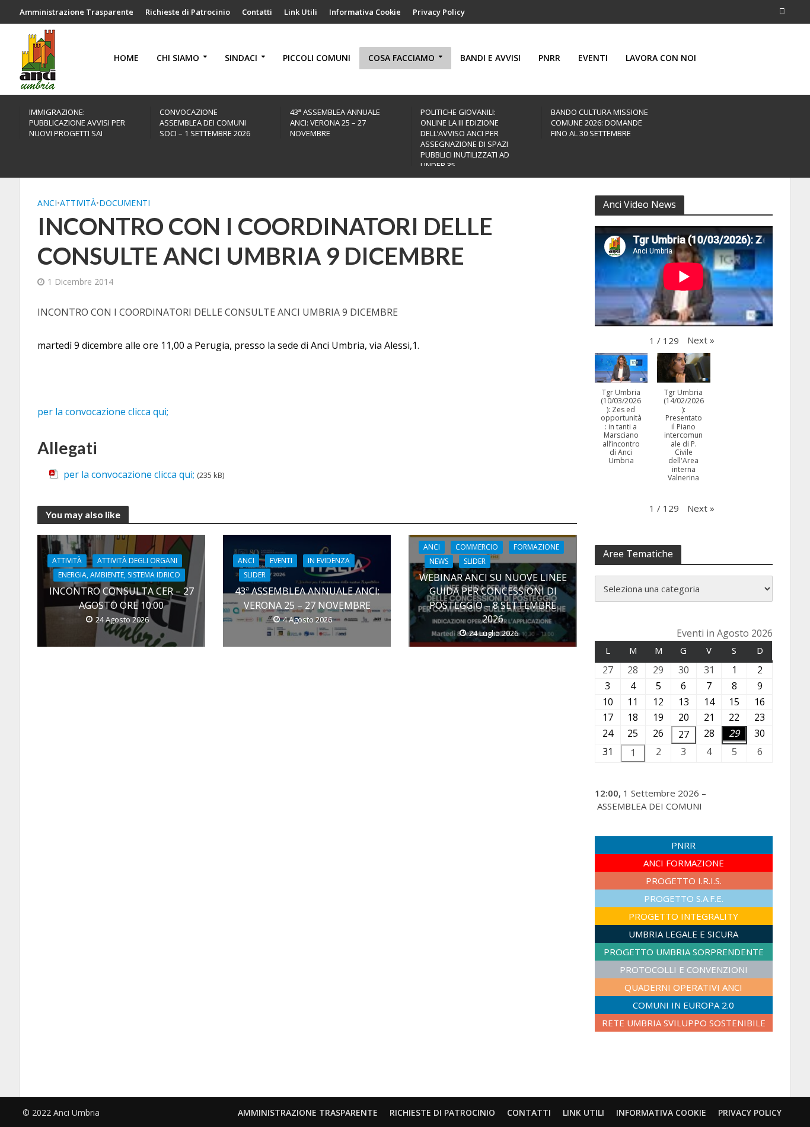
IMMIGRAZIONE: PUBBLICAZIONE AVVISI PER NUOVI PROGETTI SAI (77, 123)
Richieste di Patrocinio (187, 12)
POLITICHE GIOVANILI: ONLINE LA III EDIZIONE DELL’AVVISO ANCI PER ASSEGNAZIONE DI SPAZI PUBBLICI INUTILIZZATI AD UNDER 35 (464, 139)
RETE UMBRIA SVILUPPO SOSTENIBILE (684, 1023)
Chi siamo (178, 57)
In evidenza (329, 561)
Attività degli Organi (137, 561)
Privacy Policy (439, 12)
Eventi (593, 57)
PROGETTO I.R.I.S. (684, 881)
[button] (700, 339)
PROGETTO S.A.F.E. (683, 898)
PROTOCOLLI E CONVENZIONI (684, 969)
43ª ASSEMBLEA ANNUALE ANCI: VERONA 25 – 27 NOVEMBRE (335, 123)
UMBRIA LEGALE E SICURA (683, 934)
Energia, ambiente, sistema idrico (119, 575)
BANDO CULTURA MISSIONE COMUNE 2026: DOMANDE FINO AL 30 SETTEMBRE (599, 123)
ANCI (47, 202)
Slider (255, 575)
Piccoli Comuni (316, 57)
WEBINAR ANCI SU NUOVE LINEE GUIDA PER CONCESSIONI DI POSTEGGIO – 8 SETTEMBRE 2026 (493, 598)
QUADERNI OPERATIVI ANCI (683, 987)
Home (126, 57)
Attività (78, 202)
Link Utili (300, 12)
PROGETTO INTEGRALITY (683, 916)
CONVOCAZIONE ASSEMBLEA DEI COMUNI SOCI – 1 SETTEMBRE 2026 (205, 123)
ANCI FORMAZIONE (683, 863)
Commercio (476, 547)
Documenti (124, 202)
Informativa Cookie (365, 12)
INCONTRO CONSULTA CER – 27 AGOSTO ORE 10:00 (121, 598)
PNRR (549, 57)
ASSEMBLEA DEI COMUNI (649, 806)
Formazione (536, 547)
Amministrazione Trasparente (76, 12)
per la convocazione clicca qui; (102, 411)
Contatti (257, 12)
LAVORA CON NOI (661, 57)
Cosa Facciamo (401, 57)
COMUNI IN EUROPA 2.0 (683, 1005)
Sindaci (241, 57)
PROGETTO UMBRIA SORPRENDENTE (684, 952)
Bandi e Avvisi (490, 57)
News (438, 561)
